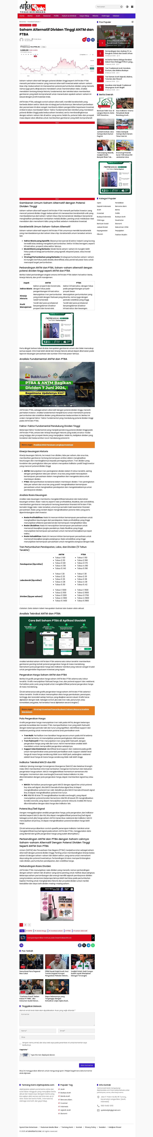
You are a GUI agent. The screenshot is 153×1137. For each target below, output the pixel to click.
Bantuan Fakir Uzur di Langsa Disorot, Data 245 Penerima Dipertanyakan (105, 113)
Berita (117, 210)
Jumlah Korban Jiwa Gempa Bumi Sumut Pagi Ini (105, 134)
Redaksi (102, 1127)
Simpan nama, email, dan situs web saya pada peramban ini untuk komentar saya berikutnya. (54, 1044)
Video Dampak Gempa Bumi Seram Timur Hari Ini (124, 134)
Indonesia (64, 1106)
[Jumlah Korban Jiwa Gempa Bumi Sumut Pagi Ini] (105, 124)
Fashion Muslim (121, 235)
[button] (121, 7)
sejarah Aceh (66, 1110)
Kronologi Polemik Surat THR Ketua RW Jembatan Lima (124, 155)
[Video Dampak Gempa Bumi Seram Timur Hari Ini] (125, 124)
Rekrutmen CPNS (121, 227)
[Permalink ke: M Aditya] (22, 40)
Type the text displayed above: (43, 1055)
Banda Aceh (65, 1096)
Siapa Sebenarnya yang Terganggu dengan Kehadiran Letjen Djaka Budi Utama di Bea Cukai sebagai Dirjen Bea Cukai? (56, 998)
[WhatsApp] (93, 945)
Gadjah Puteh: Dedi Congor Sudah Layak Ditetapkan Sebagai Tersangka (82, 973)
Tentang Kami (67, 1127)
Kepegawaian (102, 230)
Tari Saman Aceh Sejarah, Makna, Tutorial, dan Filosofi (118, 78)
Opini (34, 25)
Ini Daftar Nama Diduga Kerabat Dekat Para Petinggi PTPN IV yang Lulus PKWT (118, 61)
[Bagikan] (93, 40)
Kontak (79, 1127)
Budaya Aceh (120, 217)
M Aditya (27, 39)
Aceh (119, 106)
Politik (117, 213)
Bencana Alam (121, 206)
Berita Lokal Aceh (104, 106)
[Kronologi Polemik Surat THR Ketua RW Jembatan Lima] (125, 145)
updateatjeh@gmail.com (111, 1110)
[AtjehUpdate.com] (32, 6)
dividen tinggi (41, 931)
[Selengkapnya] (132, 22)
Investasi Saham (25, 25)
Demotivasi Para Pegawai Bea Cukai (29, 972)
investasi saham (57, 931)
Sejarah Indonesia (104, 206)
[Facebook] (80, 945)
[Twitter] (84, 945)
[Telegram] (88, 945)
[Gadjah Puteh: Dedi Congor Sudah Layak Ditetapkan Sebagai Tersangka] (83, 961)
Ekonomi (118, 224)
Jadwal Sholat (102, 227)
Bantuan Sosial (102, 224)
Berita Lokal (121, 148)
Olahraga (100, 220)
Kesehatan (119, 220)
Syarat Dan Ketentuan (28, 1127)
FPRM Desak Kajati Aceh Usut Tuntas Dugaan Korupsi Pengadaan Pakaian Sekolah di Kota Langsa (57, 973)
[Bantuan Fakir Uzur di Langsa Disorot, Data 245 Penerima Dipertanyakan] (105, 103)
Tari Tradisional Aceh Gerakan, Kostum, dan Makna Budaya (118, 69)
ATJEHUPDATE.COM (33, 1131)
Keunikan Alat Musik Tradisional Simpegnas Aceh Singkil (118, 86)
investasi (64, 1103)
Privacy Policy (90, 1127)
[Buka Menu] (132, 6)
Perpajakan (119, 230)
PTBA (69, 931)
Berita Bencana (103, 127)
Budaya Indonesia (104, 217)
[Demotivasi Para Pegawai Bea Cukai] (31, 961)
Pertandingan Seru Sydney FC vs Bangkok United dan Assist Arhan (119, 52)
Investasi (100, 213)
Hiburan (100, 234)
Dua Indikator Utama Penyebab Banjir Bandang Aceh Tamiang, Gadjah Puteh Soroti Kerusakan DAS (124, 113)
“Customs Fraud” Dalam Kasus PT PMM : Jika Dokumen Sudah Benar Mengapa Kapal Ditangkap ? (31, 998)
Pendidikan (119, 203)
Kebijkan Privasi (115, 1127)
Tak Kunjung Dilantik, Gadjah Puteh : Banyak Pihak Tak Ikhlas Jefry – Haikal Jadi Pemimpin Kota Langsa (105, 155)
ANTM (30, 931)
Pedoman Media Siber (49, 1127)
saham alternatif (81, 931)
